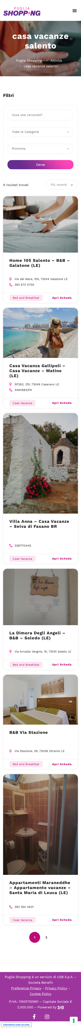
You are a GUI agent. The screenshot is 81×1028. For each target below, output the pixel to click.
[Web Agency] (61, 1007)
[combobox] (62, 185)
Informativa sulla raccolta (16, 1024)
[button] (74, 10)
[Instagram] (46, 1016)
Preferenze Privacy (26, 988)
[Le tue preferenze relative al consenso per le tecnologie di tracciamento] (74, 1021)
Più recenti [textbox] (59, 185)
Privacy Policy (56, 988)
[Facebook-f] (34, 1016)
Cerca (40, 165)
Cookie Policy (40, 994)
